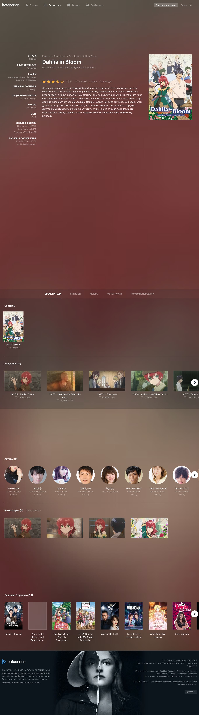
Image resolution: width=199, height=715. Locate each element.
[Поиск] (191, 5)
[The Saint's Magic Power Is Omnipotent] (61, 616)
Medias (174, 674)
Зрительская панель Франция (184, 676)
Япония (32, 59)
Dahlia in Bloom (89, 56)
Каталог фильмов (189, 660)
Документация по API (146, 663)
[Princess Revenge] (13, 616)
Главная (46, 56)
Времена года (53, 294)
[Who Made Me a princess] (158, 616)
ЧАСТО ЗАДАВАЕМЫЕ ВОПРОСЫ (171, 663)
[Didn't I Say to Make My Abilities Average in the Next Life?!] (85, 616)
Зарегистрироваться (166, 5)
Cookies (163, 671)
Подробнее (32, 510)
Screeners (183, 674)
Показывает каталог (171, 660)
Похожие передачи (142, 294)
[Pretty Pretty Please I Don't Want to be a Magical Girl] (37, 616)
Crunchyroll (74, 56)
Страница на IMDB (27, 129)
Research (193, 674)
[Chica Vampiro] (182, 616)
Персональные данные (187, 671)
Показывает (59, 56)
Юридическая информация (146, 671)
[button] (13, 481)
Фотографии (114, 294)
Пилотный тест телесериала (157, 676)
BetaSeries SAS (163, 674)
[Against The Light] (110, 616)
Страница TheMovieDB (25, 132)
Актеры (94, 294)
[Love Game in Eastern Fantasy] (134, 616)
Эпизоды (75, 294)
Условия (171, 671)
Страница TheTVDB (26, 126)
